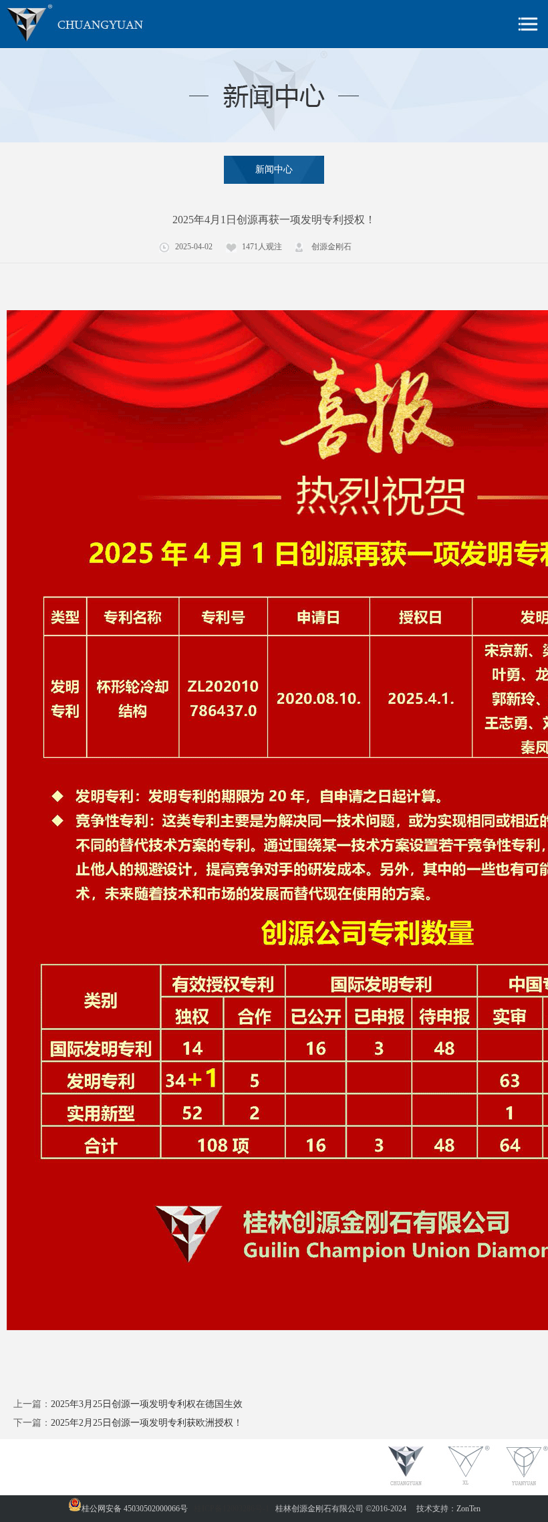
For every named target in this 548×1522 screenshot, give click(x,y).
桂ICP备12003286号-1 (231, 1508)
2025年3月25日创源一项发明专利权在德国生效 (147, 1404)
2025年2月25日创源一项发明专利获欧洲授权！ (147, 1423)
